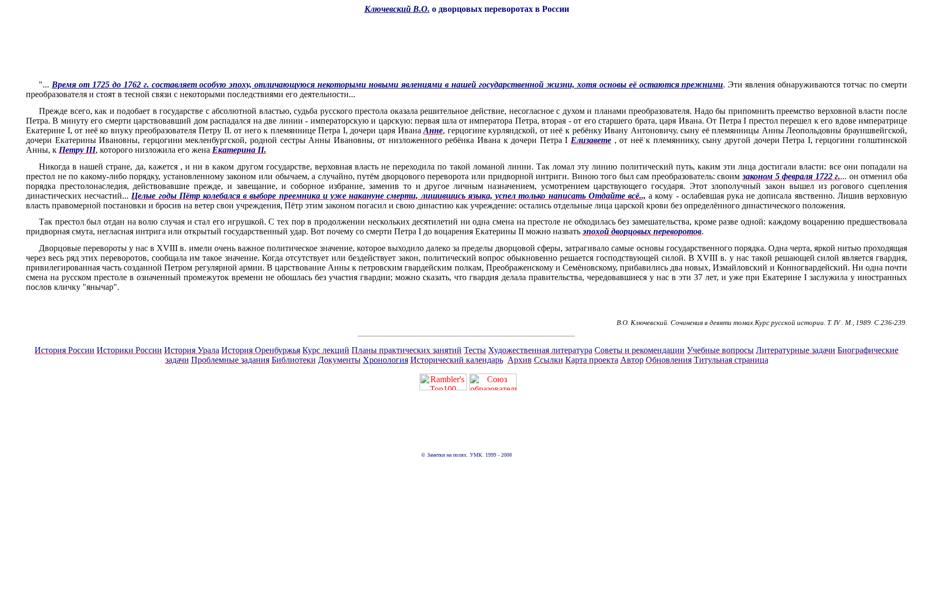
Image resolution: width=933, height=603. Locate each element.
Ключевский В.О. (397, 8)
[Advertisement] (466, 47)
